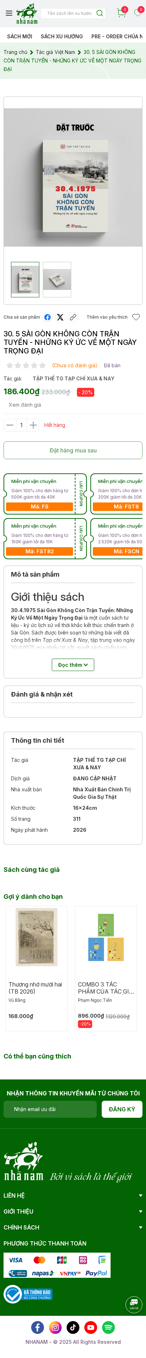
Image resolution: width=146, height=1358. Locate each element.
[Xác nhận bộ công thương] (28, 1294)
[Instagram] (55, 1327)
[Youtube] (90, 1327)
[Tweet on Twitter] (60, 317)
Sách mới (19, 36)
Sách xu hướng (62, 36)
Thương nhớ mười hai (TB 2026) (35, 988)
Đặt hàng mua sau (73, 450)
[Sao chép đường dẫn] (73, 317)
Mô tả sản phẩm (35, 574)
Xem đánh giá (25, 405)
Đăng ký (122, 1109)
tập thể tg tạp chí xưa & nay (73, 378)
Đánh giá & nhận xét (42, 694)
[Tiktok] (73, 1327)
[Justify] (99, 13)
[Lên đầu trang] (126, 1324)
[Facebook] (37, 1327)
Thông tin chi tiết (37, 740)
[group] (73, 177)
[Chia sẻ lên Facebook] (47, 317)
